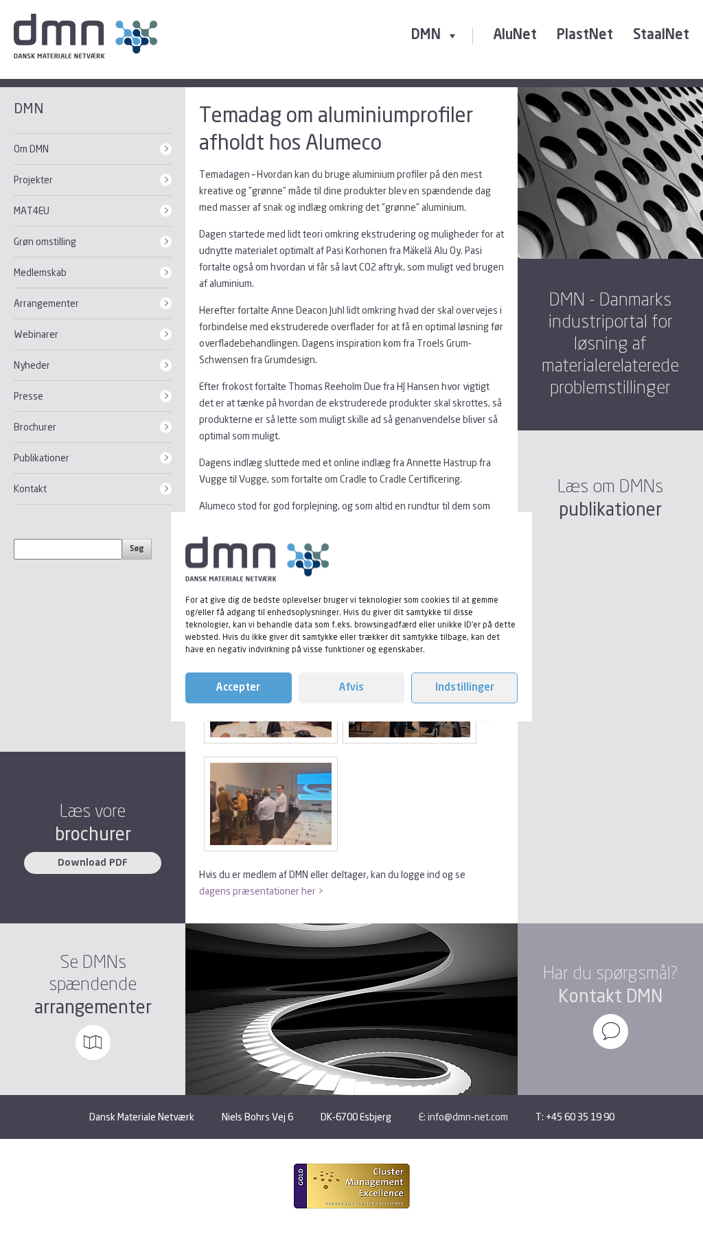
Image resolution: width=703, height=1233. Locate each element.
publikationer (610, 509)
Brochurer (35, 427)
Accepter (238, 687)
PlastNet (585, 36)
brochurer (93, 833)
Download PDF (93, 863)
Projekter (33, 179)
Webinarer (36, 334)
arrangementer (93, 1006)
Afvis (351, 687)
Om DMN (31, 148)
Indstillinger (464, 687)
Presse (28, 396)
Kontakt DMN (610, 995)
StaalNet (661, 36)
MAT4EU (31, 210)
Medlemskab (40, 272)
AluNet (515, 36)
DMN (426, 36)
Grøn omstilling (45, 241)
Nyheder (32, 365)
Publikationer (41, 457)
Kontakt (30, 488)
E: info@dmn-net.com (463, 1116)
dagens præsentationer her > (261, 891)
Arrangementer (46, 303)
